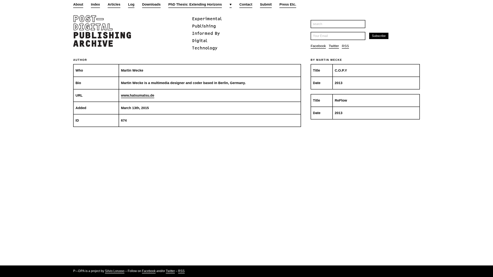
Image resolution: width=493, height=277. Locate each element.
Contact (245, 4)
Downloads (151, 4)
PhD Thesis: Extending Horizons (195, 4)
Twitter (334, 46)
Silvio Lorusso (114, 271)
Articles (114, 4)
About (78, 4)
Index (95, 4)
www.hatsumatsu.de (137, 95)
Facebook (318, 46)
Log (131, 4)
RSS (345, 46)
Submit (266, 4)
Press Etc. (287, 4)
